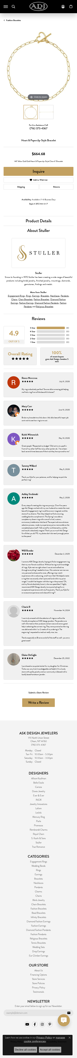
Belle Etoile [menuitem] (38, 782)
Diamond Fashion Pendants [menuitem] (38, 930)
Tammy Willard (29, 466)
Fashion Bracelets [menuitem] (39, 908)
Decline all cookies (25, 1049)
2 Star (32, 338)
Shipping (21, 186)
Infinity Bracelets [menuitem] (38, 917)
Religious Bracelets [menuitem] (38, 938)
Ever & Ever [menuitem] (38, 795)
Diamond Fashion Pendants (47, 303)
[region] (38, 66)
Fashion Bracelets (13, 20)
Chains (14, 299)
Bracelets (45, 296)
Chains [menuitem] (38, 896)
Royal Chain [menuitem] (38, 834)
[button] (13, 6)
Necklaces (55, 296)
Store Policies (38, 983)
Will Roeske (27, 551)
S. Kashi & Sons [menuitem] (38, 838)
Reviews (38, 318)
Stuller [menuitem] (39, 842)
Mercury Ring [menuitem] (38, 817)
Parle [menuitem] (38, 821)
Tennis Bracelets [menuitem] (38, 943)
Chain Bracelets (25, 299)
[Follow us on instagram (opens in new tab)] (42, 1024)
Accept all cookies (50, 1049)
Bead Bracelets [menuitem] (38, 913)
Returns (56, 186)
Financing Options (38, 974)
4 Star (32, 331)
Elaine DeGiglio (29, 655)
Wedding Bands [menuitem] (38, 866)
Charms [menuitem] (38, 891)
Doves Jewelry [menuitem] (38, 791)
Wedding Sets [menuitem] (38, 947)
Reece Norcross (29, 378)
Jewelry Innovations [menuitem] (38, 804)
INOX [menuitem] (38, 800)
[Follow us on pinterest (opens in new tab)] (50, 1024)
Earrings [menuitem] (38, 874)
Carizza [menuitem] (38, 787)
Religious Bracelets (44, 306)
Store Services (38, 979)
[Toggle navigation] (5, 6)
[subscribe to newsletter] (68, 1013)
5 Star (32, 328)
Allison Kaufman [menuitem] (38, 778)
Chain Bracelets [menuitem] (38, 904)
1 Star (32, 342)
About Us (38, 970)
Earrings (36, 296)
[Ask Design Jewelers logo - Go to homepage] (38, 6)
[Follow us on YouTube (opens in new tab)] (27, 1024)
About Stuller (38, 230)
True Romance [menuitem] (38, 847)
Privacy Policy (38, 987)
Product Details (39, 221)
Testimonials (38, 992)
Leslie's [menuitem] (38, 812)
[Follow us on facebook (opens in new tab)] (35, 1024)
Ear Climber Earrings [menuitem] (38, 955)
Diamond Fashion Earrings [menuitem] (38, 921)
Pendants (65, 296)
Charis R (26, 607)
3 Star (32, 335)
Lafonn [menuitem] (38, 808)
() (67, 328)
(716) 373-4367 (38, 128)
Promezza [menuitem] (38, 825)
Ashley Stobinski (30, 494)
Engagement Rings (16, 296)
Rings (28, 296)
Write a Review (38, 702)
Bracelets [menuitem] (38, 878)
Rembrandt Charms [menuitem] (38, 829)
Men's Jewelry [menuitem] (38, 900)
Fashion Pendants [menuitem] (38, 934)
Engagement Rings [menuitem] (38, 861)
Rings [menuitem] (38, 870)
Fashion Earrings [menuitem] (38, 925)
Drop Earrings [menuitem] (38, 951)
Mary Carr (27, 406)
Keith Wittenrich (30, 435)
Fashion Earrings (26, 303)
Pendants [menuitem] (38, 887)
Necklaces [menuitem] (38, 883)
